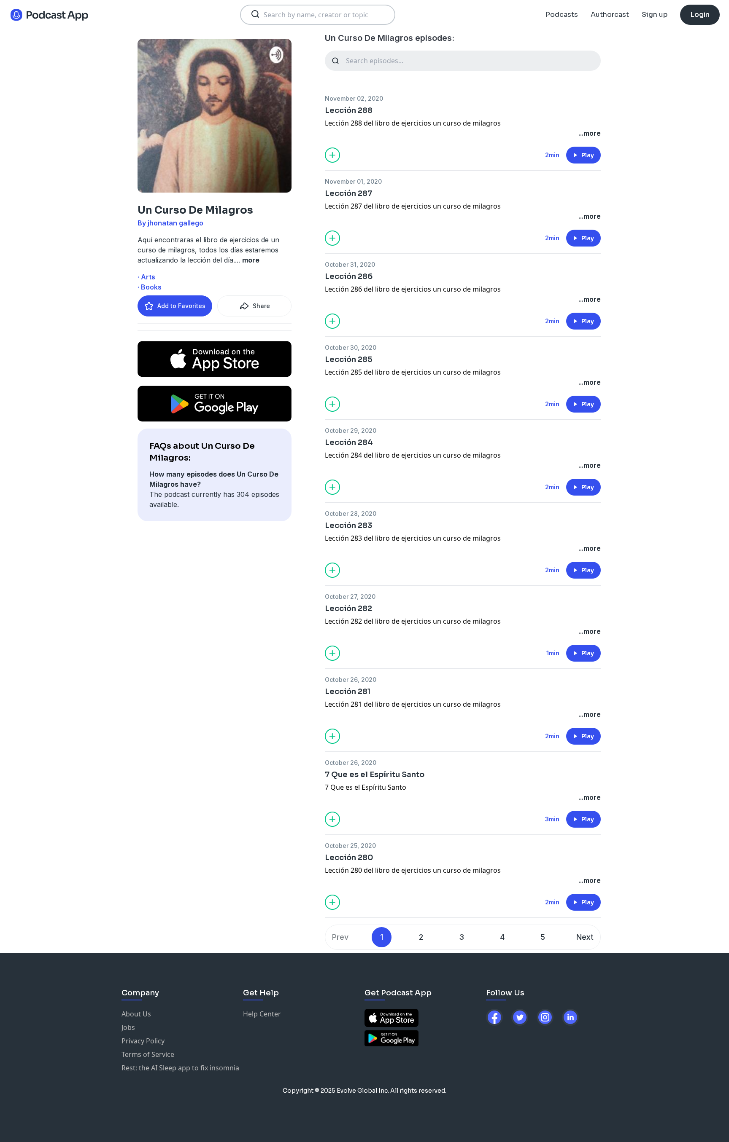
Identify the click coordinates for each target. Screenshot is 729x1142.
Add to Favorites (181, 305)
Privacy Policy (143, 1040)
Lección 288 (349, 110)
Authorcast (610, 14)
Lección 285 (349, 359)
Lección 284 (349, 442)
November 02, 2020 (354, 98)
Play (587, 155)
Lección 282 (348, 608)
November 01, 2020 (353, 181)
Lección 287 (348, 193)
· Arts (146, 277)
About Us (136, 1014)
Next (585, 937)
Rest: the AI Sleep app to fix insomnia (180, 1067)
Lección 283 (348, 525)
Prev (340, 937)
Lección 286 (349, 276)
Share (261, 305)
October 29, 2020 (350, 430)
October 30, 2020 (350, 347)
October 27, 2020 (350, 596)
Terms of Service (148, 1054)
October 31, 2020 (350, 264)
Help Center (262, 1014)
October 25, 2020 (350, 845)
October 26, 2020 (350, 679)
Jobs (128, 1027)
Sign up (654, 14)
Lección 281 (347, 691)
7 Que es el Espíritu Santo (374, 774)
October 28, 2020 (350, 513)
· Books (150, 287)
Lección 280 (349, 857)
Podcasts (561, 14)
